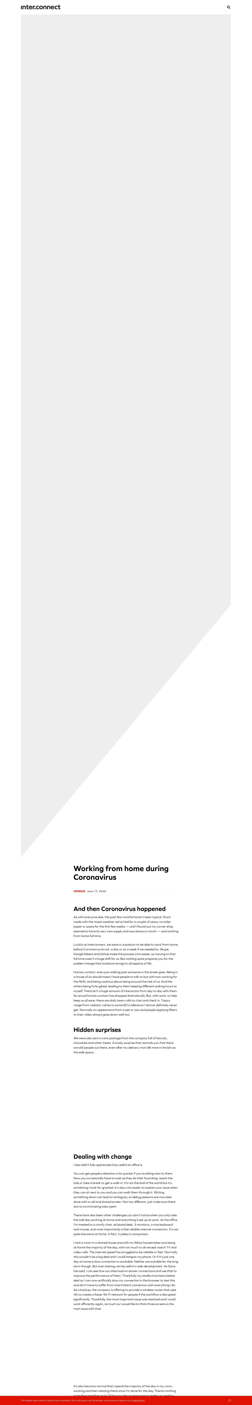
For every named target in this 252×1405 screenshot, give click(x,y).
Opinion (79, 891)
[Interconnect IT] (40, 7)
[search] (228, 7)
